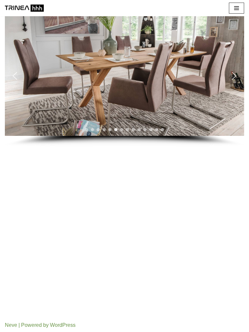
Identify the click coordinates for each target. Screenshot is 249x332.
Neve (11, 325)
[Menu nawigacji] (236, 8)
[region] (124, 81)
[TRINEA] (24, 8)
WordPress (63, 325)
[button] (15, 76)
